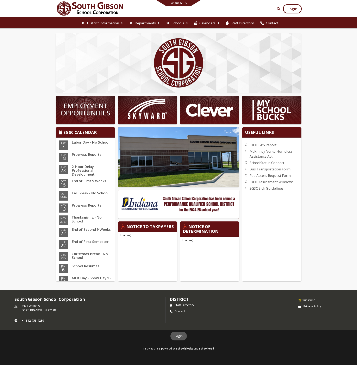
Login (179, 336)
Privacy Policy (312, 306)
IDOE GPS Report (263, 145)
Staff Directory (184, 305)
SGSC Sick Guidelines (266, 188)
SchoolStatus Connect (267, 162)
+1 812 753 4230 (32, 320)
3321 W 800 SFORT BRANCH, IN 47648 (38, 308)
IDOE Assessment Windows (272, 182)
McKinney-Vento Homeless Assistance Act (271, 154)
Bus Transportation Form (270, 169)
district (179, 299)
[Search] (277, 9)
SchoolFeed (206, 348)
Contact (180, 311)
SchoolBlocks (184, 348)
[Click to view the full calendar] (61, 133)
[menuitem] (102, 22)
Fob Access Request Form (270, 175)
